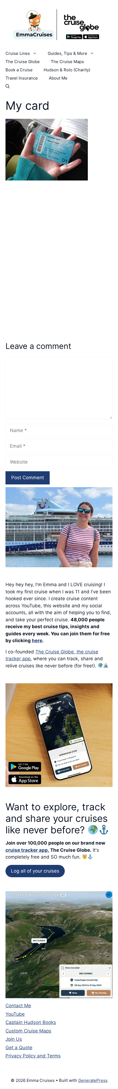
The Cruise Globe (22, 61)
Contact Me (18, 1005)
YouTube (15, 1014)
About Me (58, 78)
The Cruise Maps (67, 61)
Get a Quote (18, 1047)
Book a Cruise (19, 69)
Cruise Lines (17, 53)
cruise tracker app (26, 850)
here (37, 640)
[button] (7, 86)
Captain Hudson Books (30, 1022)
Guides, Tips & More (67, 53)
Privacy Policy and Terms (33, 1056)
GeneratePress (93, 1080)
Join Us (13, 1039)
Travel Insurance (21, 78)
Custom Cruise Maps (28, 1031)
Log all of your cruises (35, 871)
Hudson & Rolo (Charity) (67, 69)
